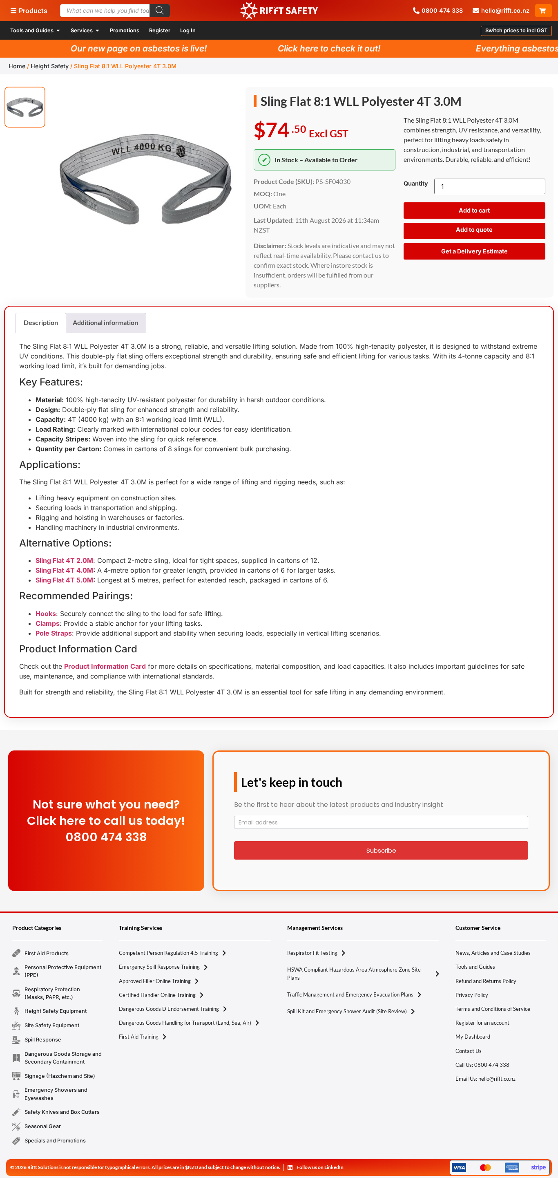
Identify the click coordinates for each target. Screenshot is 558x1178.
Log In (188, 30)
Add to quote (474, 229)
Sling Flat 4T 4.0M (64, 570)
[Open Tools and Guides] (58, 30)
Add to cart (474, 210)
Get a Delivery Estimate (474, 251)
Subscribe (381, 850)
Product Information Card (105, 666)
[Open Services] (97, 30)
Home (17, 66)
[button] (516, 31)
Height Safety (50, 66)
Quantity (416, 183)
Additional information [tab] (105, 322)
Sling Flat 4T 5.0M (64, 580)
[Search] (160, 10)
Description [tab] (41, 322)
